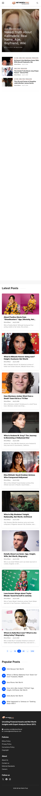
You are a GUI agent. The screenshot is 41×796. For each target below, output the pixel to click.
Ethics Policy (6, 741)
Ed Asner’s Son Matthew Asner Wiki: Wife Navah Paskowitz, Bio (26, 61)
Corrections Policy (8, 747)
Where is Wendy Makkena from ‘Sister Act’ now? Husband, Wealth (22, 675)
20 (24, 651)
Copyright (5, 750)
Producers (35, 58)
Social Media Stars (10, 29)
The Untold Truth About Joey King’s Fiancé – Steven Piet (26, 72)
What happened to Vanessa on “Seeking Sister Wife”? (21, 702)
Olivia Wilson (9, 47)
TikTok (19, 29)
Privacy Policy (6, 744)
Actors (16, 58)
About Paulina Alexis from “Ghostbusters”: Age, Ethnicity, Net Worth (19, 319)
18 (15, 651)
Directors (22, 58)
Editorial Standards (8, 766)
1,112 (33, 651)
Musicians (28, 58)
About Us (5, 760)
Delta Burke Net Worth (15, 696)
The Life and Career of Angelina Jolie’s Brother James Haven (25, 82)
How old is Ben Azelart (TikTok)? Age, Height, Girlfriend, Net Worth (20, 689)
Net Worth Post (23, 788)
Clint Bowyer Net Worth (15, 669)
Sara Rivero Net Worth (15, 682)
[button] (37, 3)
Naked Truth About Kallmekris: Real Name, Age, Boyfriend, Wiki (18, 37)
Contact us (5, 763)
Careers (4, 769)
